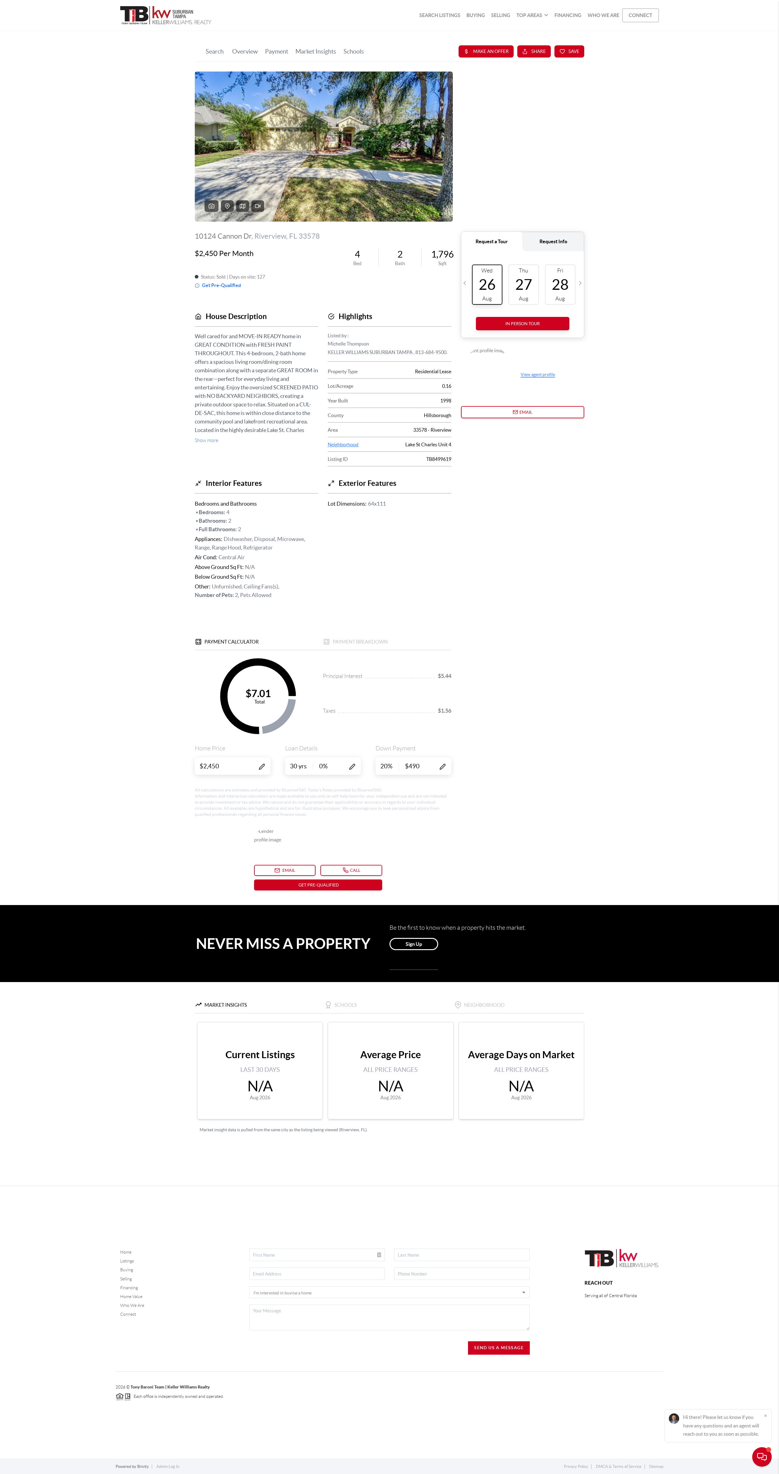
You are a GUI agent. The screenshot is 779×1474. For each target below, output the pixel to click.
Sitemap (656, 1466)
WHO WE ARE (603, 15)
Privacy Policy (576, 1466)
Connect (128, 1314)
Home (125, 1252)
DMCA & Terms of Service (618, 1466)
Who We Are (132, 1305)
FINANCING (568, 15)
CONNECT (640, 15)
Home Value (131, 1296)
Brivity (143, 1466)
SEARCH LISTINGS (439, 15)
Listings (127, 1260)
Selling (126, 1278)
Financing (129, 1287)
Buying (126, 1269)
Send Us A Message (499, 1347)
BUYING (475, 15)
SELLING (500, 15)
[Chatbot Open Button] (762, 1457)
